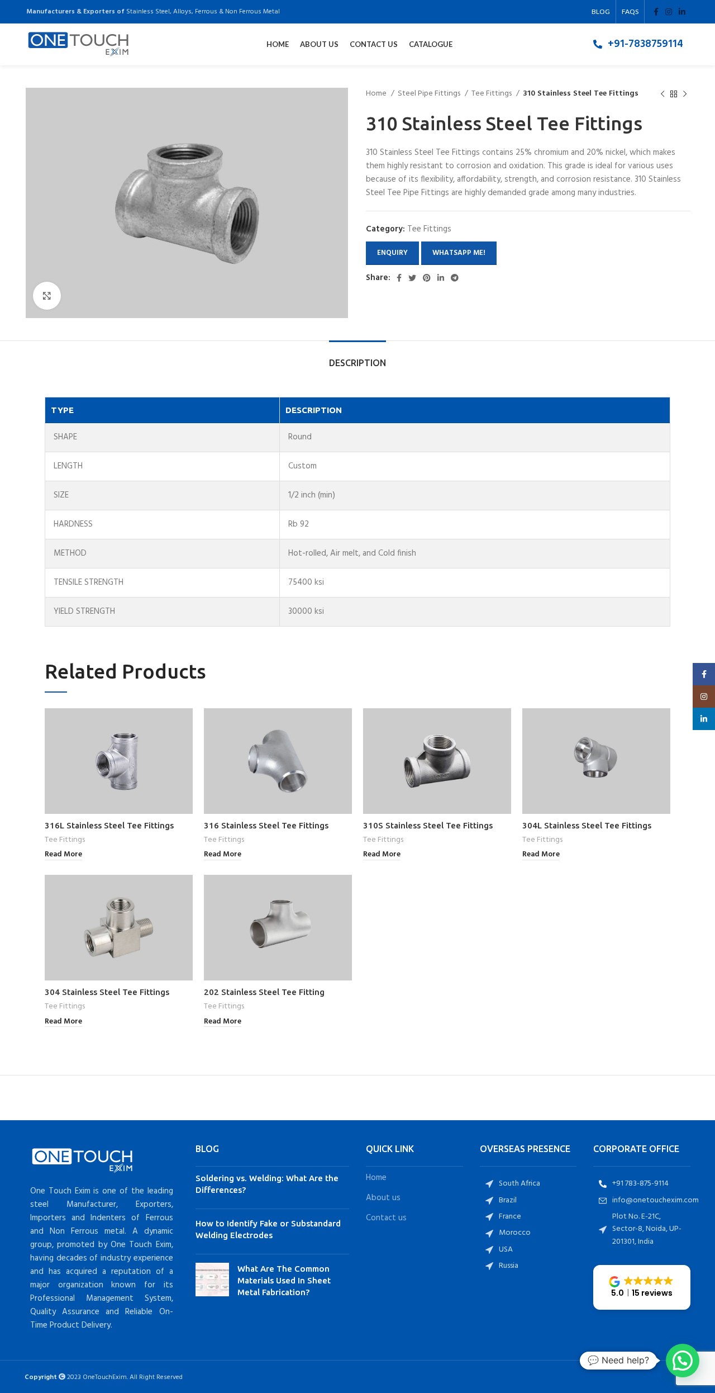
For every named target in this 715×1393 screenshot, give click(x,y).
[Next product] (684, 94)
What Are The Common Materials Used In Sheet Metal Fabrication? (284, 1280)
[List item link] (638, 44)
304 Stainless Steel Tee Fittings (107, 992)
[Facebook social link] (656, 11)
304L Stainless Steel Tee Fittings (586, 825)
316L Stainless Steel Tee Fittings (109, 825)
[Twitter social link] (412, 278)
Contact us (386, 1218)
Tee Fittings (492, 94)
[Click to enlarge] (47, 296)
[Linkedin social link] (682, 11)
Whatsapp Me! (458, 253)
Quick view (184, 726)
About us (383, 1198)
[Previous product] (662, 94)
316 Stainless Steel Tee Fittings (266, 825)
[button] (641, 1287)
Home (377, 94)
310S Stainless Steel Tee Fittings (428, 825)
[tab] (357, 357)
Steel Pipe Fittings (430, 94)
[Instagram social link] (668, 11)
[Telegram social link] (454, 278)
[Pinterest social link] (427, 278)
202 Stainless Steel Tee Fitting (264, 992)
